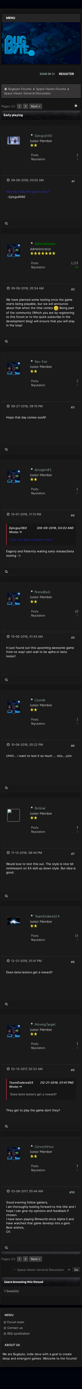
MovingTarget (45, 1024)
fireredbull (42, 592)
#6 (73, 746)
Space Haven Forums (51, 89)
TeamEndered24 (47, 916)
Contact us (14, 1328)
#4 (73, 515)
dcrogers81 (43, 469)
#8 (73, 962)
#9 (73, 1070)
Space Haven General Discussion (27, 93)
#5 (73, 637)
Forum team (15, 1322)
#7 (73, 854)
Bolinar (40, 808)
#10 (72, 1192)
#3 (73, 407)
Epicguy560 (43, 135)
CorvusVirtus (44, 1146)
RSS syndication (18, 1333)
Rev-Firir (41, 361)
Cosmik (40, 700)
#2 (73, 289)
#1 (73, 181)
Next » (35, 106)
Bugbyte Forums (19, 89)
